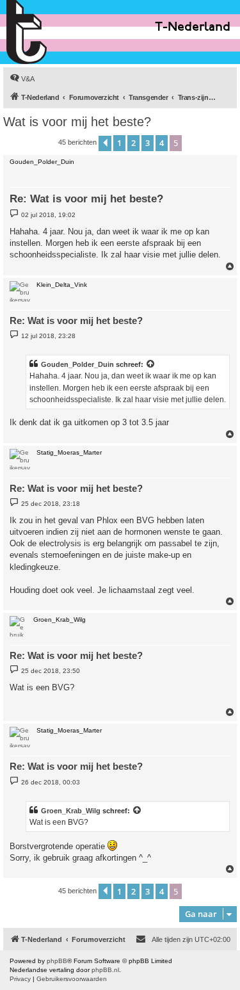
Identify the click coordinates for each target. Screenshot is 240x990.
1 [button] (119, 143)
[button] (105, 143)
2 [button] (133, 143)
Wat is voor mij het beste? (77, 122)
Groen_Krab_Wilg (70, 811)
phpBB (57, 960)
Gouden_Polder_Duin (77, 364)
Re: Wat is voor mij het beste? (86, 199)
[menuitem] (22, 78)
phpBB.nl (105, 969)
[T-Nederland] (54, 32)
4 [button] (161, 143)
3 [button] (147, 143)
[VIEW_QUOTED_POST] (151, 364)
